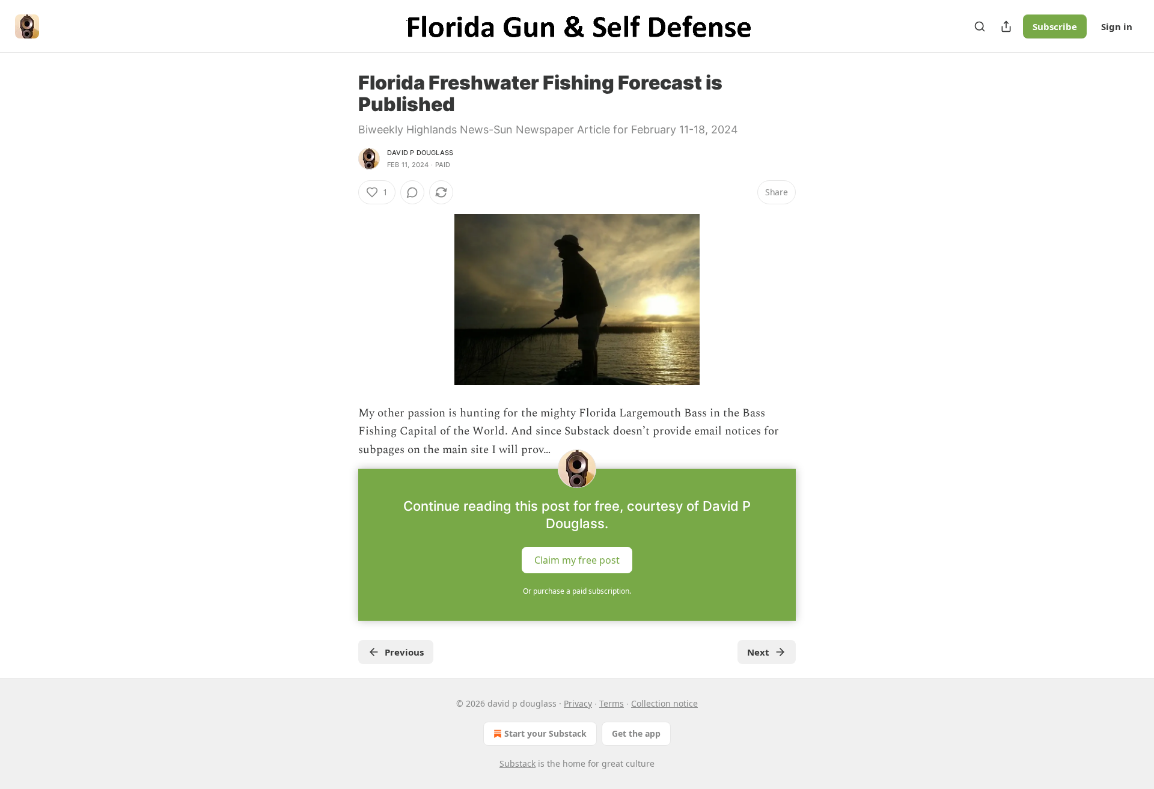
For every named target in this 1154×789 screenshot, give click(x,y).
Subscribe (1055, 26)
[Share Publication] (1006, 26)
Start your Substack (545, 733)
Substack (517, 763)
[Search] (980, 26)
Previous (404, 652)
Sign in (1116, 26)
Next (758, 652)
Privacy (578, 703)
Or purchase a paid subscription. (577, 591)
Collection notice (664, 703)
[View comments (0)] (412, 192)
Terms (611, 703)
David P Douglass (420, 152)
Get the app (636, 733)
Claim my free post (577, 560)
